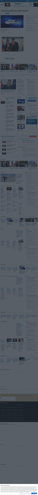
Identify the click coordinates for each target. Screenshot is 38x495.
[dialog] (19, 489)
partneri (4, 486)
